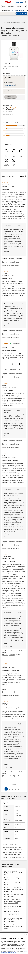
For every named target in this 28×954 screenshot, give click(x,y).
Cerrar (25, 934)
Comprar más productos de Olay (12, 857)
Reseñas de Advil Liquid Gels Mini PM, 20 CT (12, 907)
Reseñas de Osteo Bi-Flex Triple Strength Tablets (13, 895)
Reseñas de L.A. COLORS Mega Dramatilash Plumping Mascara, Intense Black (13, 889)
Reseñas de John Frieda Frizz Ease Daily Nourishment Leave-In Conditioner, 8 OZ (13, 919)
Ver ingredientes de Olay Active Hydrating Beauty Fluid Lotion (12, 848)
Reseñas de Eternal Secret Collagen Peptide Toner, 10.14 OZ (13, 872)
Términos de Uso (12, 952)
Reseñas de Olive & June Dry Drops (12, 883)
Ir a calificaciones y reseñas (9, 35)
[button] (3, 789)
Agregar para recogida (10, 97)
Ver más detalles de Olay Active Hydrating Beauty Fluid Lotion (12, 853)
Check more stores (10, 85)
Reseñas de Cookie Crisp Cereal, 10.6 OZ (14, 878)
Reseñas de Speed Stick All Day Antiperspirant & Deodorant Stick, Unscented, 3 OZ (13, 901)
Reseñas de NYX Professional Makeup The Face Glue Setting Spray (13, 926)
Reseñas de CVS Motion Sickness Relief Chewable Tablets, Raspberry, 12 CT (11, 913)
